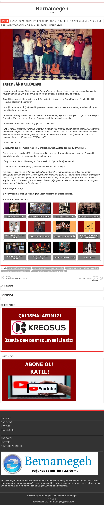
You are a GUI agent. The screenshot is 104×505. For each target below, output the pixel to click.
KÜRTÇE (5, 442)
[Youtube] (53, 498)
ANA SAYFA (6, 438)
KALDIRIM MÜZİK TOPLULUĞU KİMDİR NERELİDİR (49, 271)
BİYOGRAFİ (16, 25)
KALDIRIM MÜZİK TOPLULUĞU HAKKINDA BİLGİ (82, 268)
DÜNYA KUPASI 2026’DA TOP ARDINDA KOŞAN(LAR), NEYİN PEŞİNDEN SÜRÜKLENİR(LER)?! (55, 21)
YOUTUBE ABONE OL (11, 446)
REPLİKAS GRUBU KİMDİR (17, 277)
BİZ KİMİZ (6, 418)
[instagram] (56, 498)
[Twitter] (50, 498)
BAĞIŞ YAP (6, 422)
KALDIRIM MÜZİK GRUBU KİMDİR (19, 268)
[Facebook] (48, 498)
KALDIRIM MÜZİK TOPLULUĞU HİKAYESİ (16, 271)
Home (6, 25)
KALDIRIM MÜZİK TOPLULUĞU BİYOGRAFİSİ (48, 268)
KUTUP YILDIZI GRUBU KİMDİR (88, 278)
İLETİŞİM (5, 426)
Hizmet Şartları (8, 430)
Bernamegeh (52, 8)
